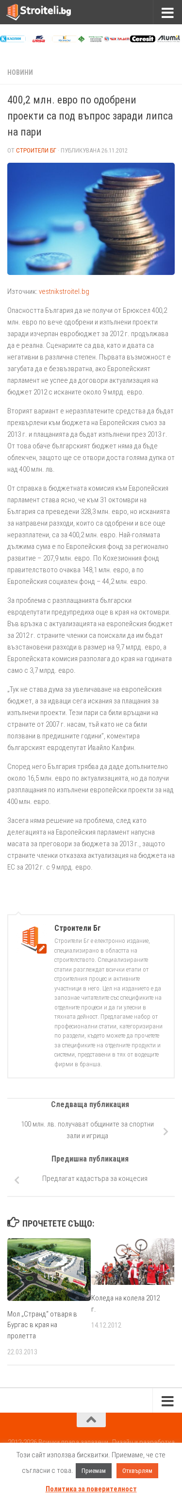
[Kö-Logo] (65, 39)
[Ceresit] (143, 39)
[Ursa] (39, 39)
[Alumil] (169, 39)
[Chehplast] (117, 39)
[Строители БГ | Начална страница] (49, 12)
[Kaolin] (13, 39)
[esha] (91, 39)
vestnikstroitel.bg (64, 291)
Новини (20, 72)
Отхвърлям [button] (137, 1470)
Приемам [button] (94, 1470)
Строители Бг (36, 150)
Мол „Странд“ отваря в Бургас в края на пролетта (42, 1325)
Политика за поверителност (91, 1489)
